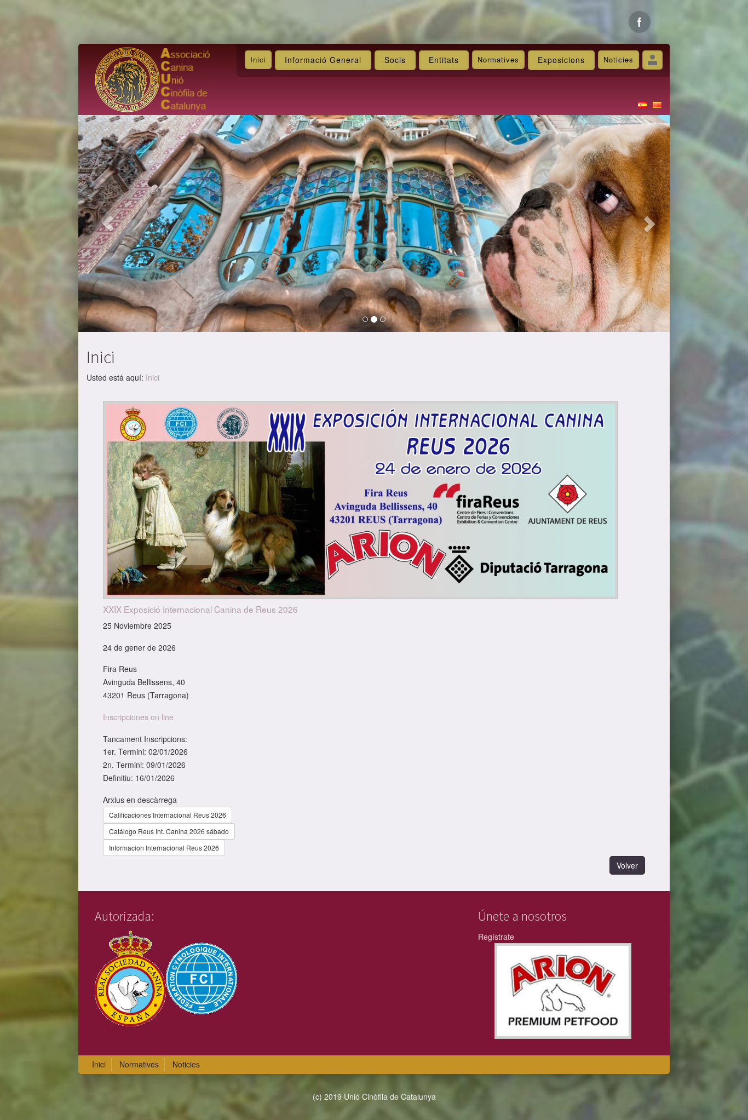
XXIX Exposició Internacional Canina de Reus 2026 (200, 609)
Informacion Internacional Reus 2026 (164, 847)
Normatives (498, 59)
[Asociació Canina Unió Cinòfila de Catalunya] (152, 78)
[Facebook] (640, 22)
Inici (258, 59)
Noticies (618, 59)
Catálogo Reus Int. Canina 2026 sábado (169, 831)
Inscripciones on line (138, 716)
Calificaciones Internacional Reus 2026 (167, 814)
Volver (627, 865)
